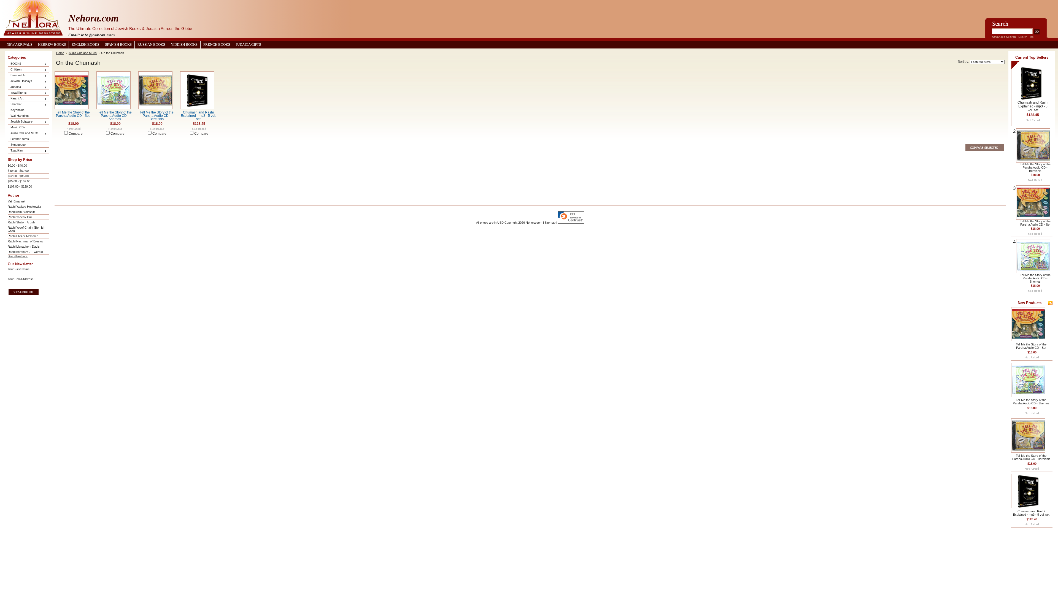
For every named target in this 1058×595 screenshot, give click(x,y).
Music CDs (17, 127)
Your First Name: (19, 269)
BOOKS (14, 64)
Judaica (14, 87)
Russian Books (151, 45)
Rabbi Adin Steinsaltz (22, 211)
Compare (76, 133)
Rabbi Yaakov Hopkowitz (24, 206)
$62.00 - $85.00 (18, 176)
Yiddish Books (184, 45)
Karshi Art (15, 99)
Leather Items (19, 138)
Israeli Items (17, 93)
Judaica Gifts (248, 45)
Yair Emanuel (16, 201)
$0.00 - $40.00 (17, 165)
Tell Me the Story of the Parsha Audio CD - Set (73, 114)
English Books (85, 45)
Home (60, 53)
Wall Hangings (19, 115)
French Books (216, 45)
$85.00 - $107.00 (19, 181)
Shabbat (14, 104)
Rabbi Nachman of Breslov (26, 241)
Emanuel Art (17, 76)
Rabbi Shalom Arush (21, 222)
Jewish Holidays (20, 81)
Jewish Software (20, 122)
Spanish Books (118, 45)
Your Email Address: (21, 279)
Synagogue (18, 144)
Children (14, 70)
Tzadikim (15, 151)
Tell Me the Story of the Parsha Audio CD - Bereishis (157, 116)
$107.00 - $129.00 (20, 186)
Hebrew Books (52, 45)
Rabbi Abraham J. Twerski (25, 251)
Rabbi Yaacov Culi (20, 217)
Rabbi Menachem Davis (24, 246)
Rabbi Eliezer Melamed (23, 236)
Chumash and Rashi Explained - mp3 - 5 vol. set (198, 116)
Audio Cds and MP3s (23, 133)
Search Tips (1025, 36)
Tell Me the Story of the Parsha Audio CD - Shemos (115, 116)
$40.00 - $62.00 (18, 170)
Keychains (17, 110)
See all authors (18, 256)
